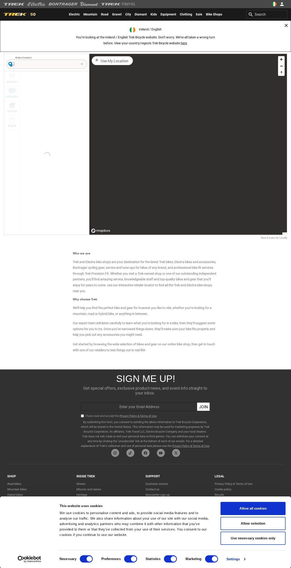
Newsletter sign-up (158, 494)
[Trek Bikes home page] (14, 4)
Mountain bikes (17, 489)
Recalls (219, 494)
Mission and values (88, 489)
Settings (233, 559)
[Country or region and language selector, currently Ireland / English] (274, 4)
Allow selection (253, 523)
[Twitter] (176, 453)
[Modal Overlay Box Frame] (145, 409)
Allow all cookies (253, 508)
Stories (80, 484)
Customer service (157, 484)
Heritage (81, 494)
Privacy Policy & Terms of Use (234, 484)
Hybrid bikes (15, 494)
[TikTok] (130, 453)
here (184, 43)
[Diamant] (89, 4)
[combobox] (266, 14)
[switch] (130, 559)
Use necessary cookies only (253, 538)
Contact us (152, 489)
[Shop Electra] (37, 4)
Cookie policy (223, 489)
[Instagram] (115, 453)
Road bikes (14, 484)
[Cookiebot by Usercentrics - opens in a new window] (29, 559)
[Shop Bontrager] (63, 4)
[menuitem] (74, 14)
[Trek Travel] (118, 4)
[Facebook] (146, 453)
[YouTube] (161, 453)
